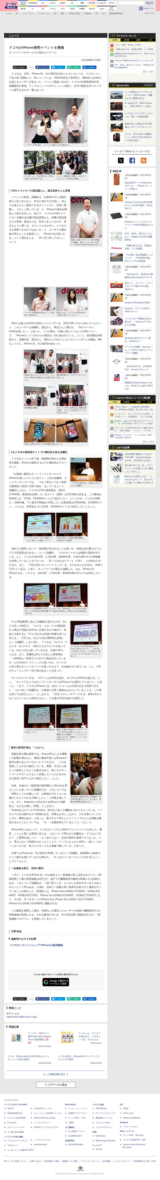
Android (87, 13)
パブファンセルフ (130, 1126)
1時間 (114, 40)
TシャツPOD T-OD (76, 1118)
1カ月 (150, 40)
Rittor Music (70, 1104)
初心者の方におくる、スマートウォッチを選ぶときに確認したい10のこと (139, 468)
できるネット (13, 1145)
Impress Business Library (44, 1118)
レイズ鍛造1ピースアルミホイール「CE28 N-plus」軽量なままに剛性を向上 (138, 95)
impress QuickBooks (131, 1118)
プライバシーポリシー (90, 1161)
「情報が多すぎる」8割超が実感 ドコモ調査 (134, 49)
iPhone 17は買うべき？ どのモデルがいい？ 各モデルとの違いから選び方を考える (139, 479)
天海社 (126, 1108)
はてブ (60, 67)
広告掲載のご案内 (51, 1161)
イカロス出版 (98, 1104)
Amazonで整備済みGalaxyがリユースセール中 (134, 60)
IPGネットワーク (127, 1131)
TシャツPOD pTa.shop (133, 1135)
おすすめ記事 (123, 447)
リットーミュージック (77, 1108)
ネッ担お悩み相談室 (15, 1132)
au (17, 13)
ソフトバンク (28, 13)
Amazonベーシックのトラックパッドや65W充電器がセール (139, 224)
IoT (103, 13)
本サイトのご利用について (15, 1161)
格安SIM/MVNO (115, 13)
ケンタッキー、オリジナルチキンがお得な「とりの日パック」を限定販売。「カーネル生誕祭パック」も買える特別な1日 (134, 416)
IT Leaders (11, 1122)
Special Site (122, 85)
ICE (121, 1104)
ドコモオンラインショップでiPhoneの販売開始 (36, 945)
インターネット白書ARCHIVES (20, 1150)
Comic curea (128, 1113)
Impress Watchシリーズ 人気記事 (133, 398)
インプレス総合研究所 (16, 1118)
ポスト (22, 67)
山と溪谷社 (70, 1127)
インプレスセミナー (42, 1122)
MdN (94, 1132)
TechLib (99, 1149)
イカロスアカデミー (104, 1127)
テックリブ (97, 1145)
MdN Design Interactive (105, 1141)
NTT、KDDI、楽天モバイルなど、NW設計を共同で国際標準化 (138, 236)
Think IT (10, 1108)
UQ (55, 13)
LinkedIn (91, 67)
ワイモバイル (43, 13)
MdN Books (100, 1136)
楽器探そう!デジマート (78, 1113)
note (76, 67)
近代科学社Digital (75, 1144)
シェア (44, 67)
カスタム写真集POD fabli (134, 1140)
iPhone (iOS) (74, 13)
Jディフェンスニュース (105, 1113)
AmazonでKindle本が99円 (137, 302)
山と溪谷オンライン (76, 1131)
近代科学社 (70, 1141)
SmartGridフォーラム (43, 1108)
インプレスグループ (122, 1161)
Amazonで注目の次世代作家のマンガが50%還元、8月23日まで (138, 205)
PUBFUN (124, 1122)
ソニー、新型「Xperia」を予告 (128, 45)
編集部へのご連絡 (70, 1161)
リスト (31, 67)
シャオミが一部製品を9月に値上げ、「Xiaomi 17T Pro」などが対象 (139, 321)
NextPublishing (40, 1144)
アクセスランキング (126, 36)
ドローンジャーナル (15, 1127)
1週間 (138, 40)
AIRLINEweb (101, 1108)
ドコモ (8, 13)
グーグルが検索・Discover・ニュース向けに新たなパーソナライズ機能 (139, 350)
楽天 (63, 13)
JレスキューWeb (103, 1122)
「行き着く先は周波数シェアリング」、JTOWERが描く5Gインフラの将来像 (139, 257)
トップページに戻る (56, 1084)
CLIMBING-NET (75, 1136)
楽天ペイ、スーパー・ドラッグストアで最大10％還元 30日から (139, 286)
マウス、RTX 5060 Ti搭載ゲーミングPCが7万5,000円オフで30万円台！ (138, 137)
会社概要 (106, 1161)
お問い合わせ (35, 1161)
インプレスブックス (42, 1140)
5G (96, 13)
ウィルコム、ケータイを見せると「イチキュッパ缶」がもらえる (90, 1036)
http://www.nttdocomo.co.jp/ (22, 1016)
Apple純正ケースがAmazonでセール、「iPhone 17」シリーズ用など (138, 185)
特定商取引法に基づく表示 (145, 1161)
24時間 (126, 40)
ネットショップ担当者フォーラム (48, 1113)
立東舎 (71, 1122)
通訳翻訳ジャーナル (104, 1118)
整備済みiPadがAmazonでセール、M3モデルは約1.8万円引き (139, 385)
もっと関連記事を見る (54, 1074)
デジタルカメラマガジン (17, 1141)
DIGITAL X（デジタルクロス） (47, 1127)
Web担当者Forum (14, 1113)
